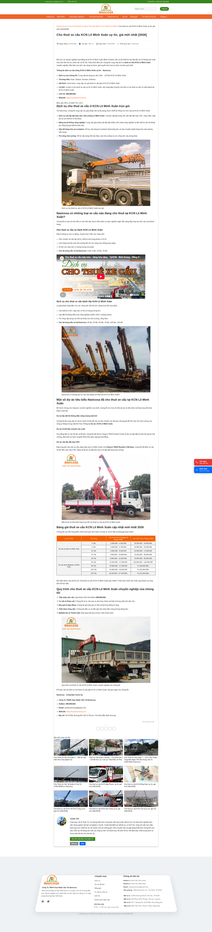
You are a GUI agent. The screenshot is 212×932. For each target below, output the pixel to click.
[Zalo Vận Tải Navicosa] (48, 901)
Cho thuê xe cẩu (80, 26)
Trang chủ (50, 17)
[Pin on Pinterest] (110, 728)
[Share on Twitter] (102, 728)
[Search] (145, 1)
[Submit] (155, 9)
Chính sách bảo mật (102, 900)
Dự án (125, 17)
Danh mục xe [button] (113, 17)
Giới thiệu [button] (61, 17)
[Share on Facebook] (98, 728)
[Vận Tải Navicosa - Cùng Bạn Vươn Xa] (106, 8)
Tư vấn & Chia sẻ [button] (149, 17)
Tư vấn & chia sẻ (100, 892)
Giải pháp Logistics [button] (76, 17)
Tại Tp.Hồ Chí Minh (109, 26)
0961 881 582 (136, 880)
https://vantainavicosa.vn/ (76, 98)
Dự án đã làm (100, 884)
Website (74, 843)
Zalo (82, 843)
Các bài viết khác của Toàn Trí (82, 839)
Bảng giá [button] (133, 17)
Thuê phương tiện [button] (96, 17)
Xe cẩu (69, 26)
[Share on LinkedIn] (114, 728)
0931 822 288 (136, 884)
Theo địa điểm (94, 26)
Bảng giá (98, 888)
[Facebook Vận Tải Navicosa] (42, 901)
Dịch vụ (97, 881)
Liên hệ (97, 896)
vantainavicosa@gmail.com (138, 887)
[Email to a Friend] (106, 728)
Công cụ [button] (163, 17)
